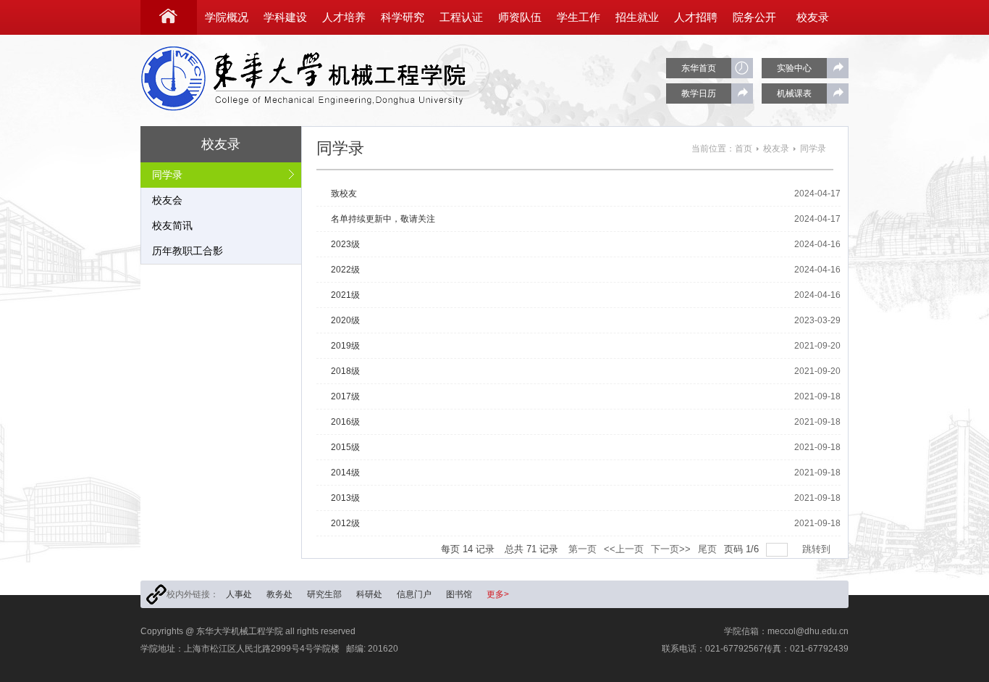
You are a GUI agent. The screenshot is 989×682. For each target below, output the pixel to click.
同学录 (813, 149)
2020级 (345, 320)
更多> (498, 594)
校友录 (776, 149)
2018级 (345, 371)
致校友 (344, 193)
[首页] (168, 17)
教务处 (279, 594)
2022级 (345, 270)
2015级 (345, 447)
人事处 (239, 594)
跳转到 (817, 549)
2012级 (345, 523)
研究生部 (324, 594)
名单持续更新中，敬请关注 (383, 219)
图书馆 (459, 594)
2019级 (345, 346)
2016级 (345, 422)
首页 (743, 149)
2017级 (345, 396)
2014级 (345, 472)
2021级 (345, 295)
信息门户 (414, 594)
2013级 (345, 498)
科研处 (369, 594)
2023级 (345, 244)
